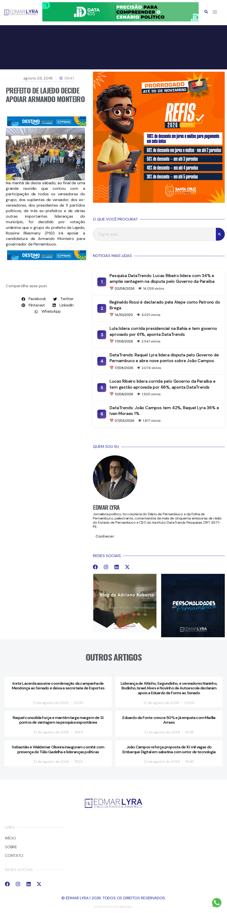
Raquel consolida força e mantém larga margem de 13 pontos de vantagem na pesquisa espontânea (58, 720)
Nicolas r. (126, 907)
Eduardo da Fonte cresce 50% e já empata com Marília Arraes (168, 720)
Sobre (11, 847)
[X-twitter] (127, 567)
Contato (14, 855)
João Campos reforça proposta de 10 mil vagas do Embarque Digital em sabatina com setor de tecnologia (168, 749)
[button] (206, 12)
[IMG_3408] (46, 125)
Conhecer (105, 536)
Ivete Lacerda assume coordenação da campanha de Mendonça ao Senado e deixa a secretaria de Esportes (58, 686)
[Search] (220, 234)
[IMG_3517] (159, 201)
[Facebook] (95, 567)
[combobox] (154, 234)
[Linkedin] (116, 567)
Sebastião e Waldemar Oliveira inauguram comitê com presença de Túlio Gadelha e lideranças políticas (58, 749)
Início (10, 838)
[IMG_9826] (120, 20)
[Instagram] (106, 567)
